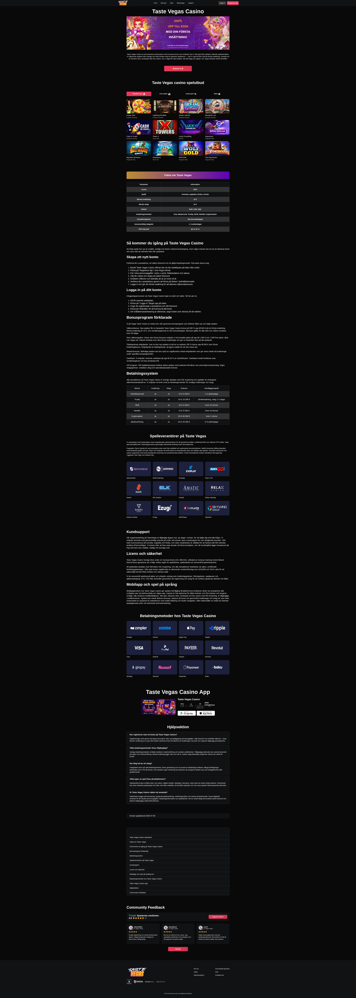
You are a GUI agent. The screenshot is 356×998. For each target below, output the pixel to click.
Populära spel (137, 94)
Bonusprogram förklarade (139, 851)
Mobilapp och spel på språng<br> (142, 874)
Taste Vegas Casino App (139, 883)
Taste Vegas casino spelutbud (141, 837)
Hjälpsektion (134, 888)
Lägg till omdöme (218, 917)
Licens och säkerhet (137, 870)
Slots (215, 94)
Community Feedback (138, 893)
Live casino (163, 94)
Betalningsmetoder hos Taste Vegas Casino (146, 879)
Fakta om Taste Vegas (138, 842)
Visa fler (178, 949)
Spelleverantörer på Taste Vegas (142, 860)
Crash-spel (189, 94)
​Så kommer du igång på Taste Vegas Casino (146, 846)
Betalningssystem (136, 856)
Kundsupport (134, 865)
